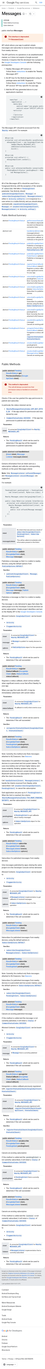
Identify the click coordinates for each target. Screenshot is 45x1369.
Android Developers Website (11, 1306)
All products (6, 1350)
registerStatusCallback (35, 264)
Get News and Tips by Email (11, 1297)
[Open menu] (3, 2)
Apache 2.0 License (28, 1275)
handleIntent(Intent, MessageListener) (22, 781)
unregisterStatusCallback (35, 328)
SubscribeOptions (39, 289)
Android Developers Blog (10, 1293)
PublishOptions (32, 256)
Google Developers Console (15, 62)
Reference (36, 8)
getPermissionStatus (34, 221)
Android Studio (7, 1319)
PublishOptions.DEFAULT (12, 566)
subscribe (30, 276)
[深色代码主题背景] (41, 97)
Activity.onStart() (17, 199)
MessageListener (33, 353)
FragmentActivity (14, 626)
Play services (22, 2)
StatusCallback (32, 266)
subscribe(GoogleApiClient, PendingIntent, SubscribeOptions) (29, 534)
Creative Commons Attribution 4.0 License (21, 1273)
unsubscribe (31, 343)
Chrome (4, 1340)
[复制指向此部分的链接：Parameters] (14, 424)
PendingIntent (28, 189)
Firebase (5, 1343)
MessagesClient (17, 39)
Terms (4, 1359)
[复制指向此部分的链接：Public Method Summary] (28, 215)
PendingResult (14, 221)
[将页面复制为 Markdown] (30, 14)
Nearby (5, 130)
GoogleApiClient (37, 243)
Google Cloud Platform (9, 1346)
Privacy (10, 1359)
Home (4, 8)
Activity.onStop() (28, 209)
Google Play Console (9, 1322)
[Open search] (36, 2)
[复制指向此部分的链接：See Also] (12, 570)
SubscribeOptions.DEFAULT (13, 943)
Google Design (7, 1310)
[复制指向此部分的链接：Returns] (11, 436)
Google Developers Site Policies (17, 1277)
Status (22, 221)
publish (29, 243)
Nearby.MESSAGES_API (19, 637)
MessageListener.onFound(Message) (26, 473)
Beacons (28, 756)
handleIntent (31, 231)
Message (10, 557)
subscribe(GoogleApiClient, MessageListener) (22, 196)
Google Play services (23, 8)
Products (11, 8)
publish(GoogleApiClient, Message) (17, 194)
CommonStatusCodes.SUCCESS (18, 418)
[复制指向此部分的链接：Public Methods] (22, 364)
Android (4, 1336)
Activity (10, 623)
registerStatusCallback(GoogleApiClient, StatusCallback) (28, 1109)
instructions (20, 71)
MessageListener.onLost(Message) (19, 476)
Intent (38, 231)
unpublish (30, 320)
